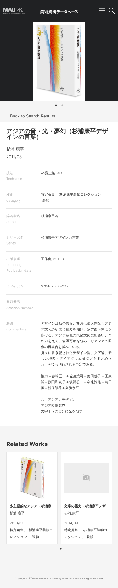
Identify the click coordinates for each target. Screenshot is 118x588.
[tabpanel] (59, 61)
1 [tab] (56, 105)
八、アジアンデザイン (58, 400)
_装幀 (45, 201)
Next (107, 61)
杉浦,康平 (15, 148)
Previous (11, 61)
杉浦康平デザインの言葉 (60, 238)
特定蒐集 (48, 195)
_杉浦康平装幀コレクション (79, 195)
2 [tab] (62, 105)
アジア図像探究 (53, 406)
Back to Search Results (32, 115)
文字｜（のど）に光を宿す (61, 411)
